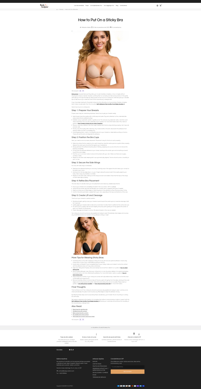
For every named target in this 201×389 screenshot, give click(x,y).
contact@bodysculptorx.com (65, 371)
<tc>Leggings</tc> (109, 5)
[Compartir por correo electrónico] (83, 91)
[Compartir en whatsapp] (80, 91)
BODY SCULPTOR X (68, 385)
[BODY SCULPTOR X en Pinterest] (69, 349)
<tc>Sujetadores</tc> (96, 5)
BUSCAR (95, 361)
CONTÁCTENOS (97, 364)
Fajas (87, 5)
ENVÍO (94, 375)
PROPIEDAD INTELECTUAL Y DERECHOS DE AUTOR (100, 369)
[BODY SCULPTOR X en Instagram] (71, 349)
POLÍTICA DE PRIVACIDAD (100, 366)
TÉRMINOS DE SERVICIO (99, 377)
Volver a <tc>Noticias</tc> (100, 327)
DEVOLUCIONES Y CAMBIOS (100, 372)
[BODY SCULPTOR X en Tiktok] (73, 349)
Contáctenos (123, 5)
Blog (117, 5)
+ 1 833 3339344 (62, 373)
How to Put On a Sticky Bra (71, 9)
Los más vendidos (79, 5)
